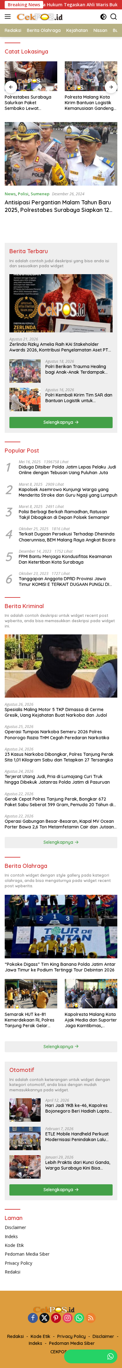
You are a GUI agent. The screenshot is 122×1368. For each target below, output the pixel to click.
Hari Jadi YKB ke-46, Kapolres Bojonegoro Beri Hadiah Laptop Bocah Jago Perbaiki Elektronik (78, 1108)
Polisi (23, 194)
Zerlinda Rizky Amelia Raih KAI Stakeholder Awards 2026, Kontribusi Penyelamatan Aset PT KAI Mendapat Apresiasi (58, 347)
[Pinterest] (56, 1318)
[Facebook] (33, 1318)
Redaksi (12, 1272)
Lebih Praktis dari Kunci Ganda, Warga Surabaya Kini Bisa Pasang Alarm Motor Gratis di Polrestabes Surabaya (77, 1165)
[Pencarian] (113, 17)
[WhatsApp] (79, 1318)
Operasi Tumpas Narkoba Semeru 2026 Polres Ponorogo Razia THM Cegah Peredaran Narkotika (57, 734)
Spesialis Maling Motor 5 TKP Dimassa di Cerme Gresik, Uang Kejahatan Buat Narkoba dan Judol (56, 712)
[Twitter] (44, 1318)
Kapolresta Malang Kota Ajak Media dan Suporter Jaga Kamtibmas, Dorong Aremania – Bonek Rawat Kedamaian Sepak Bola (91, 1020)
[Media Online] (47, 17)
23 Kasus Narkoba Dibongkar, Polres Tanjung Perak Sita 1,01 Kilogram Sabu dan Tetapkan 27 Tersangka (59, 757)
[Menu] (9, 16)
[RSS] (91, 1318)
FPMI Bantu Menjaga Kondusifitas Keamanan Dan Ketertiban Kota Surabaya (65, 559)
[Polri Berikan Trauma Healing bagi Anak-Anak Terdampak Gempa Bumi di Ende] (25, 371)
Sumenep (40, 194)
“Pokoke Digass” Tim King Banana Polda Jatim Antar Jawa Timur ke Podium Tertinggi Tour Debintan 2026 (60, 967)
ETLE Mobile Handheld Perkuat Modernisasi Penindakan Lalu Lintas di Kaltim (77, 1136)
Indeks (11, 1236)
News (10, 194)
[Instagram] (68, 1318)
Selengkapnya (58, 422)
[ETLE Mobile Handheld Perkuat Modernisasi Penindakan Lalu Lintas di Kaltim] (25, 1138)
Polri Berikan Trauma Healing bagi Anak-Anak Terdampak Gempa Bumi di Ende (75, 369)
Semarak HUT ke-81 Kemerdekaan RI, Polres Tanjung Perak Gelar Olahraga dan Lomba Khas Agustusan (29, 1020)
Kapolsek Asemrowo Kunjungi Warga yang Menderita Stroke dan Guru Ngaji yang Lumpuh (68, 492)
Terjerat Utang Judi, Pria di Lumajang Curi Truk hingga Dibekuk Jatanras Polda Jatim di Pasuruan (57, 779)
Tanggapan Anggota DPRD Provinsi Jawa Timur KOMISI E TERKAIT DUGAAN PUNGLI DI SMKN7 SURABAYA (64, 581)
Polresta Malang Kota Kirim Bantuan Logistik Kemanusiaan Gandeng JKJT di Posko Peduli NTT (89, 102)
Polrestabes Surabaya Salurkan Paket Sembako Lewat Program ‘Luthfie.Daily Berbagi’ (28, 102)
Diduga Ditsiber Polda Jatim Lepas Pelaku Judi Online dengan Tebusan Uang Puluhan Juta (67, 469)
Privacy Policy (18, 1263)
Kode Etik (14, 1245)
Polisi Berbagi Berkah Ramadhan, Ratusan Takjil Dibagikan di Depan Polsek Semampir (64, 514)
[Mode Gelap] (103, 17)
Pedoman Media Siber (27, 1254)
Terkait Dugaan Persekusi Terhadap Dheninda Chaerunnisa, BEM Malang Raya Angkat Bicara (67, 536)
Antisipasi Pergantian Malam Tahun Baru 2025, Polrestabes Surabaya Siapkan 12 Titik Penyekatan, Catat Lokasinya (58, 210)
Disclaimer (15, 1227)
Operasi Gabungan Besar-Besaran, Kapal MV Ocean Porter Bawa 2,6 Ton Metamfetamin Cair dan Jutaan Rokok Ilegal (59, 824)
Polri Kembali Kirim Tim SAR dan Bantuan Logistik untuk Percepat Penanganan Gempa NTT (78, 397)
